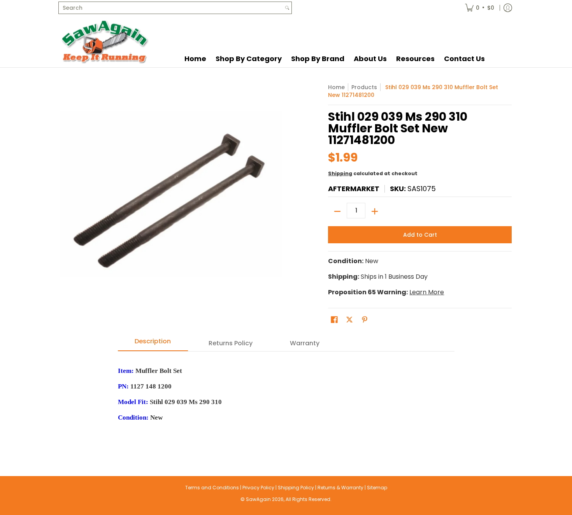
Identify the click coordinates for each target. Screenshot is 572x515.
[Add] (374, 211)
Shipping (340, 173)
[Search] (287, 8)
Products (364, 87)
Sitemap (377, 487)
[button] (334, 320)
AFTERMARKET (353, 188)
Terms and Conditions (212, 487)
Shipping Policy (296, 487)
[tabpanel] (286, 398)
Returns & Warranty (340, 487)
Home (336, 87)
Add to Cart (420, 235)
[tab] (153, 343)
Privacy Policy (258, 487)
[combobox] (171, 8)
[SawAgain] (105, 41)
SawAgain (258, 499)
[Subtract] (337, 211)
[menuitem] (479, 8)
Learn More (426, 292)
